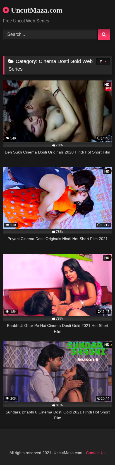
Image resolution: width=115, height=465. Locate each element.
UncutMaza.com (36, 10)
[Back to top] (98, 448)
